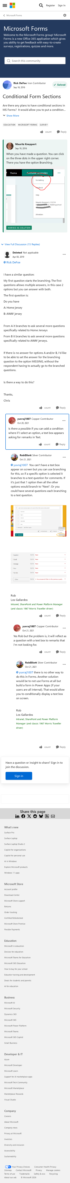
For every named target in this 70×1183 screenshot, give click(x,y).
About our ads (10, 1177)
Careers (7, 1116)
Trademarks (24, 1173)
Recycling (53, 1173)
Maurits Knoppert (25, 144)
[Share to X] (29, 816)
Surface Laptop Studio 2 (14, 844)
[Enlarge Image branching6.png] (38, 568)
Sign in (19, 776)
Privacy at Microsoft (13, 1133)
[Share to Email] (53, 816)
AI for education (11, 986)
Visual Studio (10, 1099)
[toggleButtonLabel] (64, 15)
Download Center (12, 895)
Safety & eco (39, 1173)
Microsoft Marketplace (14, 1088)
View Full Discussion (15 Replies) (22, 244)
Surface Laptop (10, 838)
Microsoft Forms (14, 15)
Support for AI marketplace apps (18, 1076)
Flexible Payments (12, 929)
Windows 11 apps (12, 872)
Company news (10, 1127)
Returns (7, 906)
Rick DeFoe (20, 83)
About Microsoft (11, 1122)
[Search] (41, 5)
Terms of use (9, 1173)
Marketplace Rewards (13, 1094)
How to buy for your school (15, 969)
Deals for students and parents (17, 980)
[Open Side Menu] (5, 5)
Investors (8, 1139)
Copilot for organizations (15, 849)
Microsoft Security (12, 1008)
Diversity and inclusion (14, 1145)
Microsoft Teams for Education (17, 957)
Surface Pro (9, 832)
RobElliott (25, 455)
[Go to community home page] (12, 5)
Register (50, 5)
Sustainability (10, 1156)
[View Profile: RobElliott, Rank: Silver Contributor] (14, 457)
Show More (12, 115)
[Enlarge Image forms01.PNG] (35, 194)
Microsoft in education (14, 946)
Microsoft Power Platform (15, 1025)
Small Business (10, 1043)
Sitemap (7, 1170)
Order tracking (10, 912)
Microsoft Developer (13, 1065)
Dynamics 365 (10, 1014)
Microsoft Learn (11, 1071)
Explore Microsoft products (16, 867)
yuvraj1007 (24, 418)
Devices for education (13, 951)
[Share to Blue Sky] (41, 816)
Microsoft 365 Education (14, 963)
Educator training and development (19, 974)
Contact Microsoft (23, 1170)
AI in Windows (10, 861)
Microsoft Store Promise (14, 923)
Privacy (39, 1170)
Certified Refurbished (13, 918)
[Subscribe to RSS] (47, 816)
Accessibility (9, 1150)
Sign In (62, 5)
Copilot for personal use (14, 855)
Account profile (10, 889)
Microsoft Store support (14, 900)
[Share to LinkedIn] (17, 816)
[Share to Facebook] (23, 816)
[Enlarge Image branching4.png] (38, 520)
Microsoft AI (9, 1002)
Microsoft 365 (10, 1020)
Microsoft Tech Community (15, 1082)
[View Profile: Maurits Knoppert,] (9, 146)
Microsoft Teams (11, 1031)
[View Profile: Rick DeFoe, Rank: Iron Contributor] (7, 84)
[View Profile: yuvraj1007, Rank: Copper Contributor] (12, 420)
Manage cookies (53, 1170)
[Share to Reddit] (35, 816)
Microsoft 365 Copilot (13, 1037)
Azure (6, 1059)
